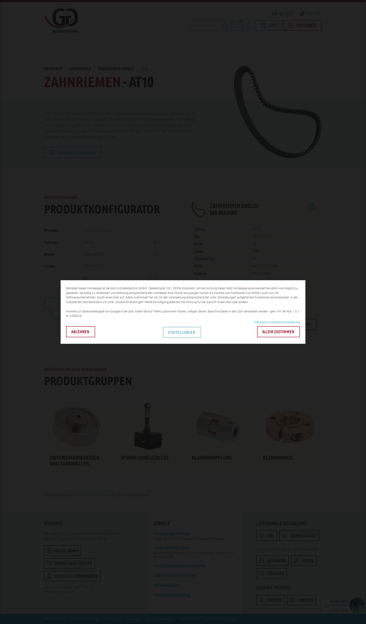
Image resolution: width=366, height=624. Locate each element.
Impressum (261, 322)
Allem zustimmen (278, 331)
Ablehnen (80, 331)
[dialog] (183, 312)
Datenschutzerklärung (285, 322)
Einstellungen (181, 332)
